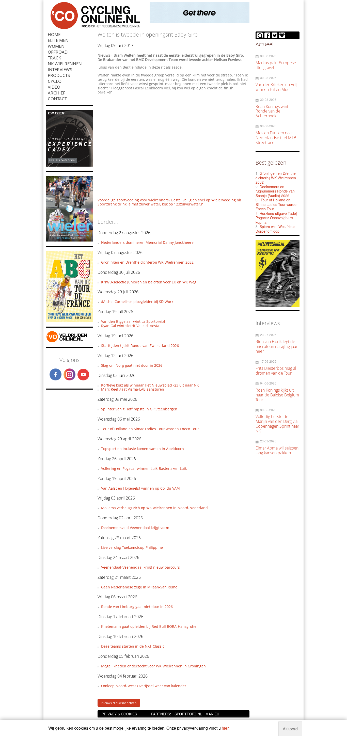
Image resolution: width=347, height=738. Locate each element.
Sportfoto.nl (188, 713)
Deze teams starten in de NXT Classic (132, 646)
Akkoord (290, 729)
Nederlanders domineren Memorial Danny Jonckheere (147, 242)
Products (59, 75)
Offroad (58, 52)
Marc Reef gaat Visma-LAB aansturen (132, 389)
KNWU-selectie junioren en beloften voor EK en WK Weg (148, 282)
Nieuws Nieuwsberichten (118, 703)
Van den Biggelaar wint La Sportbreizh (133, 321)
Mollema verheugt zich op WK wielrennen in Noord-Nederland (154, 507)
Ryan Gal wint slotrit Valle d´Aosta (130, 325)
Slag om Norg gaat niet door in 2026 (131, 365)
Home (54, 34)
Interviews (60, 69)
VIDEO (54, 87)
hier (225, 728)
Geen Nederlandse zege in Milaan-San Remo (139, 587)
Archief (56, 93)
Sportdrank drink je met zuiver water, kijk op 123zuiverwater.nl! (152, 204)
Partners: (161, 713)
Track (54, 58)
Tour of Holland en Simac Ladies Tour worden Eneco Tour (150, 428)
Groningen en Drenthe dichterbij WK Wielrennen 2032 (147, 262)
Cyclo (54, 81)
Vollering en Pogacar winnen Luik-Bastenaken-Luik (144, 468)
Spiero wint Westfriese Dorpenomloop (275, 229)
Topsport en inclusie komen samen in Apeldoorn (142, 448)
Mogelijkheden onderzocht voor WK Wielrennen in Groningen (153, 666)
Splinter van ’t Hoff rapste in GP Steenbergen (139, 409)
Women (56, 46)
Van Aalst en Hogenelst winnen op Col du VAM (140, 488)
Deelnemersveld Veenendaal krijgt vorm (135, 527)
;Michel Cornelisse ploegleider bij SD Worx (137, 301)
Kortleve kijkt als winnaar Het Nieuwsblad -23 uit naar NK (150, 385)
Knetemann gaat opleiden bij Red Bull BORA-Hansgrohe (148, 626)
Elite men (58, 40)
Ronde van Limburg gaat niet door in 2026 (137, 606)
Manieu (212, 713)
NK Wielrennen (65, 64)
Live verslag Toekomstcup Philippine (132, 547)
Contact (57, 99)
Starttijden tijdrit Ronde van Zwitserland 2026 (140, 345)
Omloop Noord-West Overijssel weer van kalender (143, 685)
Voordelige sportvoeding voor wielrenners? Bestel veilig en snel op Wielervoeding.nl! (169, 200)
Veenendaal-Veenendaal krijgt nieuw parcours (140, 567)
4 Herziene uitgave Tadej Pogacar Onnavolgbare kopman (276, 218)
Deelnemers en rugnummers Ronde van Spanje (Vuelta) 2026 (275, 191)
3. (257, 199)
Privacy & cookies (119, 713)
